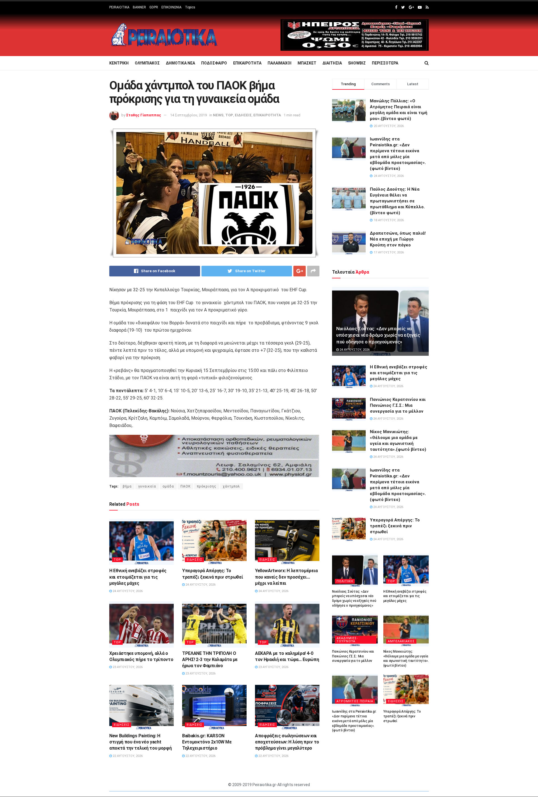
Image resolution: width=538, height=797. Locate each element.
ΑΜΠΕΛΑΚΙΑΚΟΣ (401, 641)
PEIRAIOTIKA (119, 7)
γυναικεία (147, 486)
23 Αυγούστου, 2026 (127, 667)
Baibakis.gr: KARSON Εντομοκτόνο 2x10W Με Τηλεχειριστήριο (207, 742)
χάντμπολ (231, 486)
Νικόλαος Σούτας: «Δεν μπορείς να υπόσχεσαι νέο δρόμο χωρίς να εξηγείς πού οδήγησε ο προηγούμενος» (378, 335)
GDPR (153, 7)
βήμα (127, 486)
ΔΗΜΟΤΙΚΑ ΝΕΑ (180, 63)
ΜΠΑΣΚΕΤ (307, 63)
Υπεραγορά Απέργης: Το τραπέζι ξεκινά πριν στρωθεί (395, 526)
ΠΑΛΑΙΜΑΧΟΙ (279, 63)
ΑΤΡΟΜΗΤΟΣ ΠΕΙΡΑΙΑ (355, 701)
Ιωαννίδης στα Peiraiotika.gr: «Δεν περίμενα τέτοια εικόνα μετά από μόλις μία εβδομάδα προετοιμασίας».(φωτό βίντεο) (354, 721)
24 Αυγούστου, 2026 (127, 591)
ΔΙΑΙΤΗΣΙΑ (332, 63)
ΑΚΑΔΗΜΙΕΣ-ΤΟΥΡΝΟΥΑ (347, 639)
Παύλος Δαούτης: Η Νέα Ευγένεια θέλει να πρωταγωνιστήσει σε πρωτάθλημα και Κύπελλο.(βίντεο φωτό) (397, 201)
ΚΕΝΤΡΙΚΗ (119, 63)
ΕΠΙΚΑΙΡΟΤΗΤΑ (247, 63)
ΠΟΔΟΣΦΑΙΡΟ (214, 63)
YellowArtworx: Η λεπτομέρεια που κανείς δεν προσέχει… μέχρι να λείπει (286, 577)
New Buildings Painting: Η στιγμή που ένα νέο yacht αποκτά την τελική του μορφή (140, 742)
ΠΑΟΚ (185, 486)
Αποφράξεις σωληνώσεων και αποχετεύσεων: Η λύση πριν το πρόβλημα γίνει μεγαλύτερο (287, 742)
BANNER (139, 7)
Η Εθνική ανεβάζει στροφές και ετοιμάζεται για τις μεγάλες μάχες (137, 577)
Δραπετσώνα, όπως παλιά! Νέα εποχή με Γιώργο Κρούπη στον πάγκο (398, 239)
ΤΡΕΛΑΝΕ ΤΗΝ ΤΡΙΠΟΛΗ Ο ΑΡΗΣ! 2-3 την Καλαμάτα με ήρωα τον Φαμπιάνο (210, 660)
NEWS (218, 115)
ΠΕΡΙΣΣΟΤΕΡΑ (385, 63)
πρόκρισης (206, 486)
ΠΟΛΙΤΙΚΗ (345, 581)
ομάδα (168, 486)
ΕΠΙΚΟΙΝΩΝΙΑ (171, 7)
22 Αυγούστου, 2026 (127, 756)
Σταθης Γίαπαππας (143, 115)
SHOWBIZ (357, 63)
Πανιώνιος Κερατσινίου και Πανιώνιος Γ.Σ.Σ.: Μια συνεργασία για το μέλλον (398, 405)
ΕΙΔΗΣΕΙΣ (243, 115)
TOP (229, 115)
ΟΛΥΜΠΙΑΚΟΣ (147, 63)
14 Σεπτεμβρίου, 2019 (188, 115)
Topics (190, 7)
